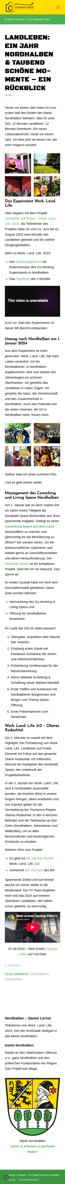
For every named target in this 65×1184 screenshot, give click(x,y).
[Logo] (27, 7)
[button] (6, 1177)
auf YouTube (34, 870)
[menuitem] (58, 7)
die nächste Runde (39, 858)
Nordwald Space (17, 564)
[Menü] (58, 7)
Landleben (14, 979)
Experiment (39, 974)
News (8, 95)
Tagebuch (23, 279)
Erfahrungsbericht (28, 262)
